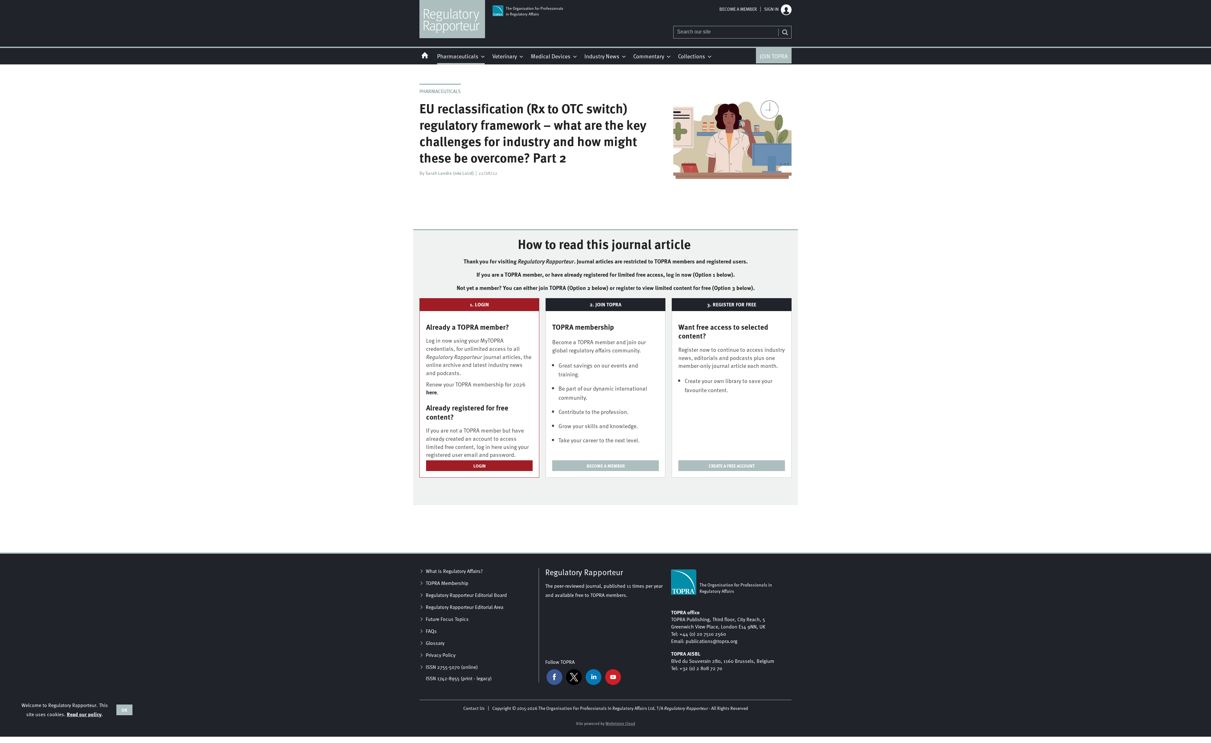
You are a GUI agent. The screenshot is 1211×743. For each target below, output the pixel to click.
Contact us (474, 708)
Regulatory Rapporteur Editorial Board (466, 595)
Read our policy (84, 714)
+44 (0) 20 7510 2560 (703, 634)
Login (479, 466)
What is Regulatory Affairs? (454, 571)
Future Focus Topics (447, 619)
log (673, 274)
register (625, 288)
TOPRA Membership (447, 583)
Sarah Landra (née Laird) (449, 173)
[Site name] (452, 36)
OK (124, 710)
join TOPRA (552, 288)
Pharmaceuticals (440, 91)
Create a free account (732, 466)
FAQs (431, 631)
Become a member (738, 9)
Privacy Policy (440, 655)
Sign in (771, 9)
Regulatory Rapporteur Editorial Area (464, 607)
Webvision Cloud (620, 723)
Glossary (435, 643)
